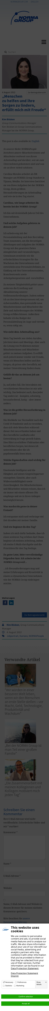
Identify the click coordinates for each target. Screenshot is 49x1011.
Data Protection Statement (25, 968)
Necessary (9, 982)
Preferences (22, 982)
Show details (39, 983)
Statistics (8, 985)
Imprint (15, 975)
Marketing (20, 985)
